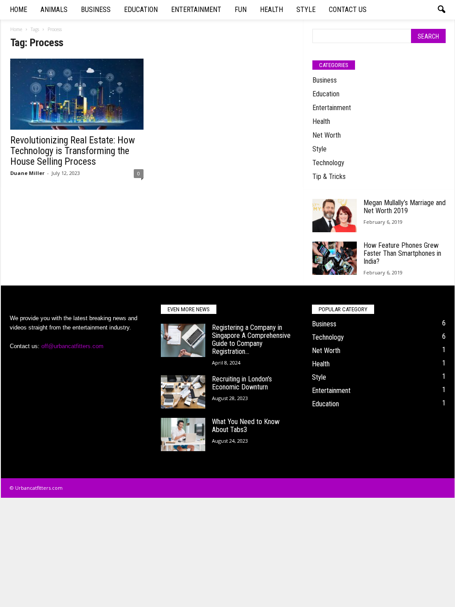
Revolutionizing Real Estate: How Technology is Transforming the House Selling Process (72, 151)
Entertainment (196, 9)
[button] (441, 10)
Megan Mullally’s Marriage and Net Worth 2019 (404, 206)
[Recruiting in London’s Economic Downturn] (183, 392)
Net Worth (326, 135)
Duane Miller (27, 173)
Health (271, 9)
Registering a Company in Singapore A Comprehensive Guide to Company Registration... (251, 339)
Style (305, 9)
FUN (241, 9)
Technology (328, 163)
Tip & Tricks (329, 176)
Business (96, 9)
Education (141, 9)
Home (18, 9)
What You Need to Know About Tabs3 (245, 425)
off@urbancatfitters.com (72, 346)
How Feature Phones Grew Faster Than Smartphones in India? (402, 253)
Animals (54, 9)
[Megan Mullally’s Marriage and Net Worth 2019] (334, 215)
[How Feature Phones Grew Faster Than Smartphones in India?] (334, 258)
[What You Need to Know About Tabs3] (183, 434)
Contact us (348, 9)
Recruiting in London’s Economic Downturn (242, 383)
